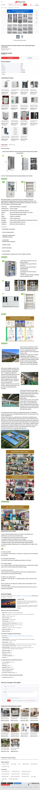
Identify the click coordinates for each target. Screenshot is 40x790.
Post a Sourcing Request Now (30, 700)
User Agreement (25, 787)
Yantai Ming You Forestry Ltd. (6, 48)
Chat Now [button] (30, 57)
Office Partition (10, 635)
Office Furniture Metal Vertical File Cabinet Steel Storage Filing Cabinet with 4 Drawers (5, 90)
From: (6, 686)
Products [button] (10, 4)
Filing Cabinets (16, 7)
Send (9, 700)
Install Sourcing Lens (6, 784)
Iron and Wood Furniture (29, 635)
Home (2, 7)
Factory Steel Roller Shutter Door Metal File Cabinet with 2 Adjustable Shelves (25, 121)
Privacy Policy (36, 787)
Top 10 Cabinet (33, 776)
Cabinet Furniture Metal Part (15, 776)
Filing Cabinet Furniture (5, 766)
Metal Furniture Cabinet (15, 773)
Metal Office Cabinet (5, 776)
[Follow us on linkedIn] (28, 784)
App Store (4, 783)
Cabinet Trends (4, 778)
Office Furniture (10, 7)
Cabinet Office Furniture (25, 773)
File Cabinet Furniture (25, 776)
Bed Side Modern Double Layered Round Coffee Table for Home (5, 734)
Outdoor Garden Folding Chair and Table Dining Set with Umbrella (5, 749)
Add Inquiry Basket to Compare (20, 40)
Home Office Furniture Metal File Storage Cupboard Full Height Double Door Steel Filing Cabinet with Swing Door (24, 137)
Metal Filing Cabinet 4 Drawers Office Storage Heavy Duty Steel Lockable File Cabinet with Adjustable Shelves (15, 121)
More (2, 780)
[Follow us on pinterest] (38, 783)
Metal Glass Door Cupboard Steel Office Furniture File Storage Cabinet (33, 90)
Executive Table (13, 763)
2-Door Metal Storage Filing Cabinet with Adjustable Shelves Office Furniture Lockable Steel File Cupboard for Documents (15, 106)
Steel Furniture (21, 635)
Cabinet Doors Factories (16, 771)
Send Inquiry (10, 57)
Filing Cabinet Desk (26, 763)
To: (6, 689)
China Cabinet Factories (6, 771)
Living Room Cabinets (5, 763)
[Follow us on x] (33, 783)
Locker (19, 763)
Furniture (5, 7)
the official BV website (25, 595)
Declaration (31, 787)
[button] (1, 1)
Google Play (10, 783)
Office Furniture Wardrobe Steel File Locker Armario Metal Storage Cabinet (25, 90)
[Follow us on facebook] (32, 783)
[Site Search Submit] (25, 5)
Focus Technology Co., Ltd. (13, 787)
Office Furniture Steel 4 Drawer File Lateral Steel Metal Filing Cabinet (5, 106)
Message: (5, 691)
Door (18, 635)
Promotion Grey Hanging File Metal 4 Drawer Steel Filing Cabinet (5, 137)
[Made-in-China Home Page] (20, 2)
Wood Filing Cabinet (34, 763)
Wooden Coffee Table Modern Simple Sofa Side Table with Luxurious (24, 718)
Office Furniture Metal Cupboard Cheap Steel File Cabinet (25, 106)
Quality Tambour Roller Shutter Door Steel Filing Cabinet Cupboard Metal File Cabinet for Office (34, 106)
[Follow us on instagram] (35, 783)
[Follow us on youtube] (36, 783)
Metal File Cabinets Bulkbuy (13, 778)
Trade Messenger (17, 783)
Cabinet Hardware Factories (26, 771)
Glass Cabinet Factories (6, 773)
